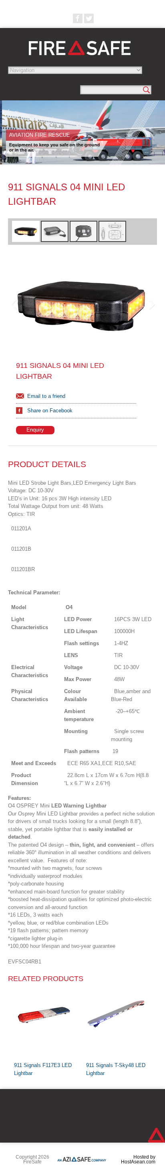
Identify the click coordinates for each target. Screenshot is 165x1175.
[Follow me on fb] (77, 18)
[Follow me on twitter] (89, 18)
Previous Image (13, 304)
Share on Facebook (49, 411)
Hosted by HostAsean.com (138, 1159)
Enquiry (35, 430)
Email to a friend (46, 396)
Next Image (151, 304)
